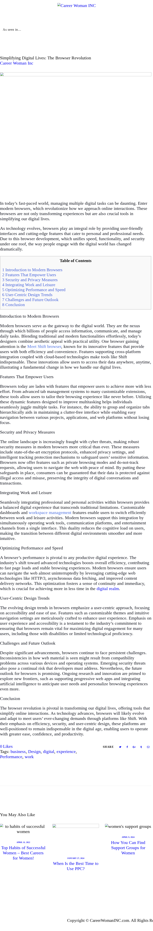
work (29, 756)
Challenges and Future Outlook (30, 299)
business (18, 751)
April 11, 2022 (23, 842)
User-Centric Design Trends (27, 294)
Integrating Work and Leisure (28, 284)
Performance (11, 756)
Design (34, 751)
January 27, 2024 (75, 858)
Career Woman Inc (16, 63)
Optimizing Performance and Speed (34, 289)
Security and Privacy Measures (30, 279)
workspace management (50, 512)
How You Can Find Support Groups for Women (128, 847)
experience (66, 751)
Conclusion (13, 304)
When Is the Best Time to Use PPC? (75, 866)
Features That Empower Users (29, 274)
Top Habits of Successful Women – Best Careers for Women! (23, 853)
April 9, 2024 (128, 837)
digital (48, 751)
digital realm (108, 588)
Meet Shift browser (44, 346)
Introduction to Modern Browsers (32, 269)
